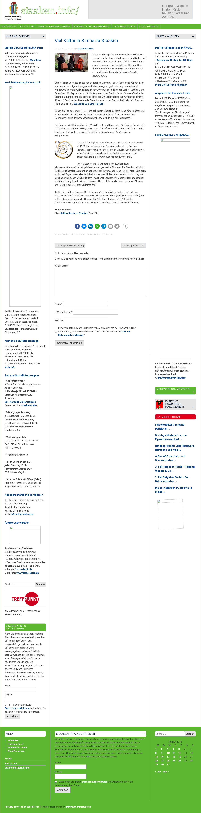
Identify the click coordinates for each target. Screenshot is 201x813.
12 (179, 753)
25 (174, 760)
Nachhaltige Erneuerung (91, 26)
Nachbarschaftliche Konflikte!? (24, 494)
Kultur (109, 234)
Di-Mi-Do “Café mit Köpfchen (171, 84)
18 (174, 756)
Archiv (8, 758)
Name (58, 304)
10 (168, 753)
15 (156, 756)
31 (168, 764)
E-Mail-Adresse (63, 312)
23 (162, 760)
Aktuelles (9, 26)
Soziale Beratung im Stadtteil (22, 82)
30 (162, 764)
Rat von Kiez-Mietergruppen (22, 375)
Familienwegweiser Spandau (172, 134)
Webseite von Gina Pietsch (88, 104)
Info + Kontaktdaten (22, 514)
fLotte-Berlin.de (23, 569)
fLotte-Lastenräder (17, 522)
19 (179, 756)
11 (174, 753)
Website (59, 320)
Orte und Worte (124, 26)
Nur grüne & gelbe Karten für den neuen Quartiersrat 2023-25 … (175, 11)
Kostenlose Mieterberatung (22, 340)
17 (168, 756)
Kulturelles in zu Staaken (74, 213)
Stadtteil (27, 26)
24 (168, 760)
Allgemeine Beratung (72, 245)
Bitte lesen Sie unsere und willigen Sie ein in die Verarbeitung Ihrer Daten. (25, 708)
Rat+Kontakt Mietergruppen (20, 401)
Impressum (11, 763)
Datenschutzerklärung (17, 708)
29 (156, 764)
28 (191, 760)
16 (162, 756)
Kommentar (61, 265)
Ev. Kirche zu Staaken (88, 234)
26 (179, 760)
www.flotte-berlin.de (27, 573)
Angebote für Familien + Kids (172, 93)
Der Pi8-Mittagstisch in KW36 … (174, 47)
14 (191, 753)
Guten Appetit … (131, 245)
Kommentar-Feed (17, 747)
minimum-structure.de (78, 806)
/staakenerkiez (28, 405)
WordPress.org (16, 751)
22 (156, 760)
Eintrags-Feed (15, 744)
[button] (77, 226)
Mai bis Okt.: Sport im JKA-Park (24, 47)
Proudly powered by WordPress (22, 806)
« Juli (158, 771)
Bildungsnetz (149, 26)
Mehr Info (35, 60)
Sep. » (165, 771)
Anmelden (13, 740)
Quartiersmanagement (54, 26)
